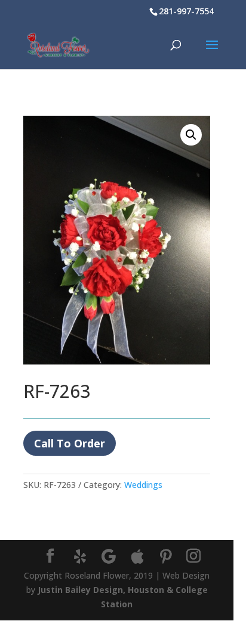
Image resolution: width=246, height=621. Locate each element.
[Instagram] (193, 556)
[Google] (109, 556)
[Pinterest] (166, 556)
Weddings (143, 484)
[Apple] (137, 556)
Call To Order (69, 443)
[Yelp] (80, 556)
